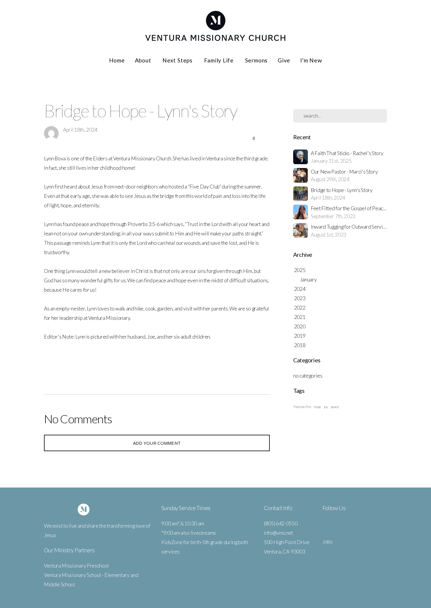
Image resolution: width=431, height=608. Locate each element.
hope (317, 407)
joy (326, 407)
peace (335, 407)
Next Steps (178, 60)
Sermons (256, 60)
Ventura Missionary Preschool (76, 566)
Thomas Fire (302, 407)
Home (117, 60)
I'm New (311, 60)
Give (284, 60)
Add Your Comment (157, 443)
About (144, 60)
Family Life (219, 60)
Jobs (327, 542)
